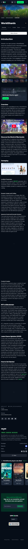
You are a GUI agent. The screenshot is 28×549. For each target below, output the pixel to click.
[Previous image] (3, 71)
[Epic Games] (26, 451)
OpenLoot (23, 374)
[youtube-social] (15, 419)
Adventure (19, 481)
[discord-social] (9, 419)
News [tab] (18, 27)
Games (2, 17)
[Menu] (1, 2)
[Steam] (24, 451)
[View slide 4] (21, 80)
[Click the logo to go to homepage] (14, 515)
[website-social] (2, 419)
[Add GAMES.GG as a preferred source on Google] (14, 524)
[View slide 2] (10, 80)
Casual (8, 481)
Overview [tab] (4, 27)
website (20, 379)
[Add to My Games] (26, 23)
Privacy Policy (7, 539)
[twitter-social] (5, 419)
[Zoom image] (14, 71)
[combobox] (12, 2)
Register (22, 539)
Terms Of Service (15, 539)
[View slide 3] (16, 80)
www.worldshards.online (6, 414)
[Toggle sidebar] (26, 2)
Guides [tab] (14, 27)
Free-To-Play (4, 481)
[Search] (15, 2)
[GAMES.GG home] (4, 2)
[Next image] (24, 71)
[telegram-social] (12, 419)
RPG (15, 481)
